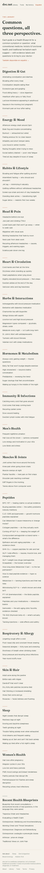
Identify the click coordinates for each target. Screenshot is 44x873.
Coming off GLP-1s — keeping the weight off (20, 531)
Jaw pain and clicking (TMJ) (13, 221)
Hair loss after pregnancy (12, 760)
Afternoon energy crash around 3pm (17, 125)
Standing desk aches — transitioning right (19, 196)
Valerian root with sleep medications (17, 342)
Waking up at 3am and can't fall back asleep (20, 739)
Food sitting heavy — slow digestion (17, 92)
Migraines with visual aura (12, 231)
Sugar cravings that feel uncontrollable (18, 380)
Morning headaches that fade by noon (18, 235)
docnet (7, 4)
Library (15, 5)
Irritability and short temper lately (16, 141)
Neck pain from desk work (13, 239)
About (4, 869)
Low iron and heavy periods (13, 768)
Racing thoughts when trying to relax (17, 149)
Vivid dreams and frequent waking (16, 735)
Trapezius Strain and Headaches (15, 814)
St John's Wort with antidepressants (17, 334)
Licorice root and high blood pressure (17, 319)
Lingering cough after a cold (14, 639)
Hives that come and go (12, 695)
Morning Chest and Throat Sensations (17, 825)
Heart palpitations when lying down (17, 275)
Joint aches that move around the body (18, 462)
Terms (24, 869)
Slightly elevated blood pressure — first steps (21, 279)
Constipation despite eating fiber (15, 85)
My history (30, 5)
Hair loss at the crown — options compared (20, 438)
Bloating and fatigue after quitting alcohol (19, 173)
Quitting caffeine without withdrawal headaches (21, 188)
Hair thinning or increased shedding (16, 691)
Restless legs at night (11, 719)
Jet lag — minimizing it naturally (15, 184)
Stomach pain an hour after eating (16, 108)
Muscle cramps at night (12, 470)
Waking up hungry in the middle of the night (20, 384)
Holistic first (19, 857)
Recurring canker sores (11, 409)
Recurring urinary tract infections (15, 786)
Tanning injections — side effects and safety (20, 622)
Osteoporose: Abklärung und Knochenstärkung (21, 822)
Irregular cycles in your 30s (13, 764)
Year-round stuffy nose (11, 658)
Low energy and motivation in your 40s (18, 442)
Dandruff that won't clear (12, 683)
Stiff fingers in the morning (13, 482)
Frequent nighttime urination (13, 434)
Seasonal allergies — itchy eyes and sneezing (21, 646)
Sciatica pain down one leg (13, 250)
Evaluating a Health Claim (13, 818)
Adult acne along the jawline (14, 675)
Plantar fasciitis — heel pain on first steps (19, 474)
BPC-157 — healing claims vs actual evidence (21, 503)
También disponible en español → (15, 60)
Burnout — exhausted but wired (15, 133)
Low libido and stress (11, 445)
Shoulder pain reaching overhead (15, 478)
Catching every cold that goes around (17, 401)
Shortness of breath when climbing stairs (19, 650)
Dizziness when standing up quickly (17, 271)
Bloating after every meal (12, 81)
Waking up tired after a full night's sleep (18, 743)
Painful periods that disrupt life (15, 776)
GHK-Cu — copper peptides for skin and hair (20, 549)
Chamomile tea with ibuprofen (14, 311)
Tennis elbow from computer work (16, 486)
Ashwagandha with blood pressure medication (21, 304)
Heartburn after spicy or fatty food (16, 96)
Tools (22, 5)
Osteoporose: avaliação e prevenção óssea (20, 833)
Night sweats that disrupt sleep (15, 716)
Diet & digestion (24, 854)
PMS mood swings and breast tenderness (19, 772)
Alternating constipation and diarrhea (17, 77)
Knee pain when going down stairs (16, 466)
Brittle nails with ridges (11, 679)
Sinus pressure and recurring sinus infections (20, 654)
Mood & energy (7, 857)
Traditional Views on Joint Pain (15, 841)
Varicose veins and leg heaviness (16, 287)
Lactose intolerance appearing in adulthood (20, 100)
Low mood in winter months (13, 145)
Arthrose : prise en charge (12, 837)
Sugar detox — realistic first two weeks (18, 200)
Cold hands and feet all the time (15, 267)
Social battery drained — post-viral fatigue (19, 153)
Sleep (14, 854)
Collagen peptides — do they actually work (20, 527)
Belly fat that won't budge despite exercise (20, 366)
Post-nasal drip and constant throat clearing (20, 643)
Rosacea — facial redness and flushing (18, 699)
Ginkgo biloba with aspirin (13, 315)
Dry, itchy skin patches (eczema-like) (17, 687)
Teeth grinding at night (11, 727)
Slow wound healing (10, 413)
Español (39, 5)
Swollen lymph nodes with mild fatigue (18, 417)
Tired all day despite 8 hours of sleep (17, 156)
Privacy (31, 869)
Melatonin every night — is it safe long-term (20, 330)
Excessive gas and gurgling (13, 89)
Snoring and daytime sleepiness (15, 723)
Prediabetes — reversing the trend (16, 376)
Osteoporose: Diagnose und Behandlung (19, 829)
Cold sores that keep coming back (16, 405)
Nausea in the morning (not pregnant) (17, 104)
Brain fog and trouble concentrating (16, 129)
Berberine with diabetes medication (17, 307)
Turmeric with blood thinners (14, 338)
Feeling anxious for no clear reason (16, 137)
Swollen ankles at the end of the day (17, 283)
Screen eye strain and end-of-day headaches (20, 192)
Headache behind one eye (13, 217)
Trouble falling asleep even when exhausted (20, 731)
